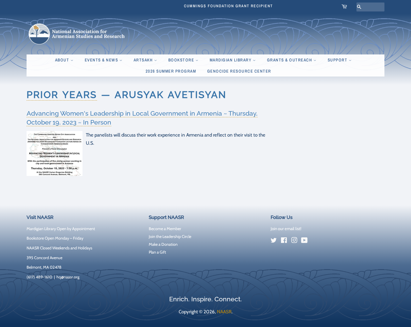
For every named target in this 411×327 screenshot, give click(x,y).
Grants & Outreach (290, 60)
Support (338, 60)
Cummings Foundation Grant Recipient (228, 5)
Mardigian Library (231, 60)
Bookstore (181, 60)
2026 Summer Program (171, 71)
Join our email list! (286, 228)
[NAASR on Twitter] (274, 241)
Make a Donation (163, 244)
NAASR (224, 311)
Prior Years (62, 94)
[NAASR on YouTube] (304, 241)
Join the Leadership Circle (170, 236)
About (62, 60)
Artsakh (144, 60)
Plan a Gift (157, 252)
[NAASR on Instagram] (294, 241)
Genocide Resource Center (239, 71)
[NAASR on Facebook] (284, 241)
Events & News (102, 60)
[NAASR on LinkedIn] (314, 241)
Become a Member (165, 228)
